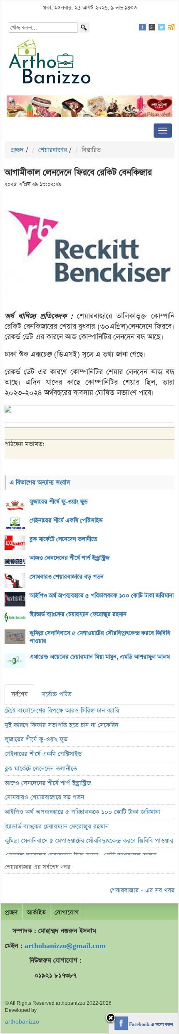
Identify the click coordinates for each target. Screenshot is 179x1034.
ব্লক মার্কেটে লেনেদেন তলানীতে (63, 539)
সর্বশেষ (19, 694)
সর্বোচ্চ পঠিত (57, 694)
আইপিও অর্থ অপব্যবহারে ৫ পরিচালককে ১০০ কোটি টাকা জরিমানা (102, 595)
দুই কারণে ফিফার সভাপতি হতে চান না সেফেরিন (61, 725)
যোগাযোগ (67, 912)
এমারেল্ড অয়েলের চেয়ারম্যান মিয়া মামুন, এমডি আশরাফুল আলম (100, 657)
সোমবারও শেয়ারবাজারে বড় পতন (67, 577)
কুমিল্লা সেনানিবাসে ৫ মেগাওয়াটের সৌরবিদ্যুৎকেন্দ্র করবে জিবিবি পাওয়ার (100, 637)
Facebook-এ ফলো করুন (150, 1025)
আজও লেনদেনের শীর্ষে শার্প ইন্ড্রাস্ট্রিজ (69, 558)
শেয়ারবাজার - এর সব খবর (142, 890)
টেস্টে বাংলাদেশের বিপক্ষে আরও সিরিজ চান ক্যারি (62, 710)
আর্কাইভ (36, 912)
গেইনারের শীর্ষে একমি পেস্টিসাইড (66, 520)
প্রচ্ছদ (17, 150)
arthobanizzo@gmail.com (65, 945)
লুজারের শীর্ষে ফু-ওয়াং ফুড (59, 502)
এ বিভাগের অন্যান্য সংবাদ (40, 482)
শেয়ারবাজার (52, 150)
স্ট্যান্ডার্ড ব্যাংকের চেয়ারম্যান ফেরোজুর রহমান (78, 614)
